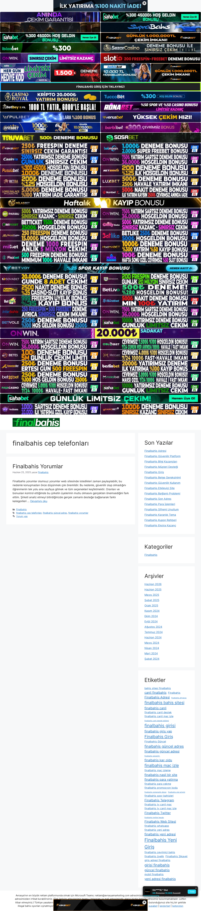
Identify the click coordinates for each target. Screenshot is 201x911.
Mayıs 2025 (151, 594)
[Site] (50, 148)
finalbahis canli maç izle (158, 716)
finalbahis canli (155, 708)
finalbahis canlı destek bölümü (156, 721)
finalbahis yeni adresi (160, 834)
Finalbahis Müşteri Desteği (161, 466)
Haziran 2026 (153, 584)
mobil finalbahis (154, 874)
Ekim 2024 (151, 616)
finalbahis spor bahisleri (159, 795)
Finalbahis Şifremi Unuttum (161, 509)
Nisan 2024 (151, 648)
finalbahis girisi (160, 725)
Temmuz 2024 (153, 632)
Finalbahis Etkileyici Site (159, 488)
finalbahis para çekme (157, 783)
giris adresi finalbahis (157, 860)
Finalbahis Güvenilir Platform (162, 456)
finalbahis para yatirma (161, 779)
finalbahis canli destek (158, 712)
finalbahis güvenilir (152, 756)
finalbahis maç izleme (157, 770)
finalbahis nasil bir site (160, 775)
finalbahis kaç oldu (158, 760)
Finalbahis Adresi (155, 450)
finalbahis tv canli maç (158, 804)
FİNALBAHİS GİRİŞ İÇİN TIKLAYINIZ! (100, 86)
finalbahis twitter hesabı (154, 818)
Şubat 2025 (151, 600)
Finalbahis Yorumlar (38, 466)
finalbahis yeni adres (157, 829)
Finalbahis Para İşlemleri (159, 504)
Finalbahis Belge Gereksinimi (162, 477)
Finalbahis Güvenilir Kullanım (162, 482)
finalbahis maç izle (161, 765)
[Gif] (100, 203)
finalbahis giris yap (158, 731)
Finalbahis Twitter (157, 813)
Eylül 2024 (151, 621)
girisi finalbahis (157, 865)
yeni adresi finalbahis (160, 879)
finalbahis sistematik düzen (155, 792)
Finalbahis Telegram (159, 800)
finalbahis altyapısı (179, 698)
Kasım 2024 (152, 610)
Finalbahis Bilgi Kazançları (160, 461)
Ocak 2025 (151, 605)
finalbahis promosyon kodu (161, 787)
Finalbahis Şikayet (176, 856)
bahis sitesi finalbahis (157, 688)
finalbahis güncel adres (55, 513)
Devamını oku (38, 501)
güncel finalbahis (157, 870)
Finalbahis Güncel (155, 741)
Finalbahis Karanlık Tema (160, 514)
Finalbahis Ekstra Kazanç (160, 525)
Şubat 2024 (151, 658)
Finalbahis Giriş (154, 472)
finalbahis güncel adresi (161, 751)
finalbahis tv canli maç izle (160, 808)
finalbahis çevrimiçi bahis (159, 852)
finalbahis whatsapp (156, 825)
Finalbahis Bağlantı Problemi (162, 493)
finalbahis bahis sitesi (164, 702)
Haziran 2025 (152, 589)
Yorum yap (22, 516)
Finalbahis (21, 509)
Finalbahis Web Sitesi (160, 821)
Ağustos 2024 (153, 626)
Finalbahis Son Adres (157, 498)
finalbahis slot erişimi (176, 792)
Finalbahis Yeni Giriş (160, 843)
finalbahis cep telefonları (29, 513)
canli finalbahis (155, 692)
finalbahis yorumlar (78, 513)
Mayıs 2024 (151, 642)
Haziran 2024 (153, 637)
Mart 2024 (151, 653)
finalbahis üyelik (154, 856)
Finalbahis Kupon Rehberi (160, 520)
